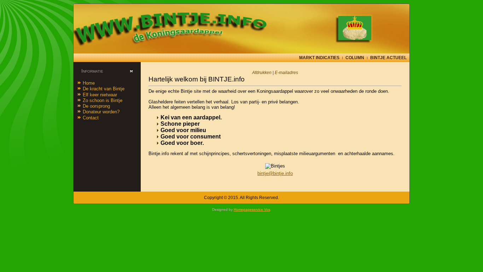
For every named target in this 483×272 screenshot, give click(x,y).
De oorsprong (96, 106)
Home (89, 83)
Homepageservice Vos (252, 209)
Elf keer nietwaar (100, 94)
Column (354, 57)
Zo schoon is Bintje (102, 100)
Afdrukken (262, 72)
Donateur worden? (101, 111)
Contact (91, 117)
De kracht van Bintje (103, 88)
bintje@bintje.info (275, 173)
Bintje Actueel (388, 57)
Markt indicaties (319, 57)
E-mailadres (286, 72)
